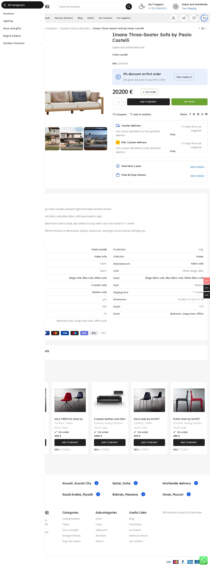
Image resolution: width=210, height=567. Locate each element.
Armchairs (101, 535)
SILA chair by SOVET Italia (147, 420)
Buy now (189, 101)
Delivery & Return (138, 535)
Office (200, 313)
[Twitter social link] (194, 114)
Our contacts (136, 541)
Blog (131, 518)
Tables (69, 423)
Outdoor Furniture (47, 28)
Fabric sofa (197, 263)
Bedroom (175, 313)
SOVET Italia (61, 427)
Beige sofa (75, 277)
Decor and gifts (70, 530)
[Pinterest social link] (198, 114)
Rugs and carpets (71, 541)
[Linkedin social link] (202, 114)
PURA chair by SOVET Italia (186, 420)
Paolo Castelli (119, 54)
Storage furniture (71, 535)
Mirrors (99, 541)
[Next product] (206, 28)
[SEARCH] (129, 6)
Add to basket (148, 101)
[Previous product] (199, 28)
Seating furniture (114, 423)
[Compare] (83, 390)
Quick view (83, 397)
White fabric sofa (193, 277)
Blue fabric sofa (174, 277)
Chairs (99, 524)
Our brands (135, 530)
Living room (188, 313)
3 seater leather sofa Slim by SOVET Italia (109, 420)
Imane (199, 256)
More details (197, 175)
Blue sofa (88, 277)
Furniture (59, 423)
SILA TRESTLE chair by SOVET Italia (68, 420)
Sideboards (101, 530)
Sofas (99, 518)
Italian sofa (100, 256)
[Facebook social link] (190, 114)
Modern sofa (99, 292)
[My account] (173, 18)
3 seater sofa (99, 285)
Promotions (135, 524)
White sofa (100, 277)
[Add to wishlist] (83, 404)
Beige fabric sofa (154, 277)
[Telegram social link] (206, 114)
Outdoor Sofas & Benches (75, 28)
